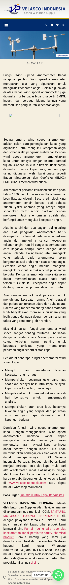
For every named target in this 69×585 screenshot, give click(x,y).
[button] (6, 25)
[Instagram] (63, 25)
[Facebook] (51, 25)
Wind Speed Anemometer (23, 579)
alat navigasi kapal (32, 571)
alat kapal (13, 571)
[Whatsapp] (46, 25)
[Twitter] (57, 25)
